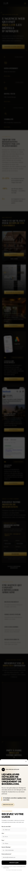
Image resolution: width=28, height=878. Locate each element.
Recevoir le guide (14, 862)
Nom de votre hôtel (6, 826)
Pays (3, 840)
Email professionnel (7, 854)
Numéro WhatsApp (6, 847)
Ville (3, 833)
